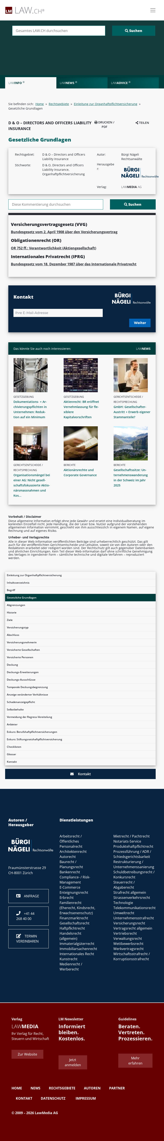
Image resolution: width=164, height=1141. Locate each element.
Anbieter (12, 724)
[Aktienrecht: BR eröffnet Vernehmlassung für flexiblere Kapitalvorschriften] (84, 375)
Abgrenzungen (16, 605)
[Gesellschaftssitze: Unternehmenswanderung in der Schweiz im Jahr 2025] (134, 443)
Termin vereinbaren (27, 939)
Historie (11, 612)
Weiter (140, 323)
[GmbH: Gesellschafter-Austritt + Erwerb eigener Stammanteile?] (134, 375)
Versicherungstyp (17, 627)
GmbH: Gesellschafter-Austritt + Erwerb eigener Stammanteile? (132, 412)
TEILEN (143, 123)
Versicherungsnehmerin (22, 642)
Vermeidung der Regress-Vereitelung (29, 717)
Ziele (10, 620)
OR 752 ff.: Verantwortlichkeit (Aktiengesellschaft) (53, 248)
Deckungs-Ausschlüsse (21, 679)
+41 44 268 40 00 (25, 916)
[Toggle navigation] (153, 10)
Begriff (11, 590)
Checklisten (14, 747)
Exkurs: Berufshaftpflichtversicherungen (32, 732)
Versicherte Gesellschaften (23, 650)
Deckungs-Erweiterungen (23, 672)
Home (39, 104)
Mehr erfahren (135, 1061)
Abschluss (13, 635)
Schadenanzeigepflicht (21, 702)
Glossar (11, 754)
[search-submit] (133, 31)
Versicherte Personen (20, 657)
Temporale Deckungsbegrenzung (27, 687)
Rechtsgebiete (59, 104)
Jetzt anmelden (73, 1062)
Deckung (12, 665)
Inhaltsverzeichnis (18, 582)
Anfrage (29, 896)
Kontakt (12, 762)
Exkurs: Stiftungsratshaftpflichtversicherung (34, 739)
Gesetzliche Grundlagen (22, 597)
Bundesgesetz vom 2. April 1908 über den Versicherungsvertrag (64, 232)
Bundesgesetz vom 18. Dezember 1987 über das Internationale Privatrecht (73, 264)
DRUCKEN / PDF (105, 124)
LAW (143, 349)
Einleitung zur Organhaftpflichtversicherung (34, 575)
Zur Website (27, 1054)
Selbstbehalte (15, 709)
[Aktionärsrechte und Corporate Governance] (84, 443)
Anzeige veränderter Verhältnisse (27, 694)
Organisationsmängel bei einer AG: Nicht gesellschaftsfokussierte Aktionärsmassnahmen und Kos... (31, 485)
